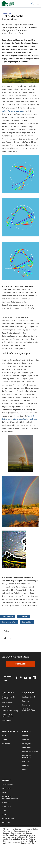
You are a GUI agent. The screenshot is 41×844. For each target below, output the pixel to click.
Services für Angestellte (26, 756)
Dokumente (6, 822)
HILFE (4, 841)
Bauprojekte (26, 743)
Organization (6, 788)
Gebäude (25, 740)
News (4, 736)
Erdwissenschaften (9, 622)
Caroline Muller (7, 616)
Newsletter (6, 743)
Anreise (25, 736)
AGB (23, 841)
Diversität (23, 616)
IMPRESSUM (26, 833)
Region (24, 769)
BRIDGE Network (8, 818)
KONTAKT (5, 833)
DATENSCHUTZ (27, 837)
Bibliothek (5, 707)
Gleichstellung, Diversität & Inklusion (10, 797)
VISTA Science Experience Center (29, 710)
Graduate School (28, 697)
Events (4, 740)
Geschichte (6, 802)
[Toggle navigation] (38, 4)
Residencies (6, 806)
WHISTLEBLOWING (8, 837)
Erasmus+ (26, 761)
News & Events (10, 731)
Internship (26, 705)
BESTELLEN (20, 664)
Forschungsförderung (10, 711)
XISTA (4, 814)
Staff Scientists (7, 703)
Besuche (25, 765)
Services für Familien (30, 751)
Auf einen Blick (7, 784)
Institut (6, 780)
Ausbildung (28, 693)
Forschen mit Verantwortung (7, 715)
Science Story (27, 622)
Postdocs (25, 701)
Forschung (8, 693)
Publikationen (7, 720)
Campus (26, 731)
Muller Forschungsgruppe (13, 111)
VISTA (4, 810)
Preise (4, 792)
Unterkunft (26, 747)
